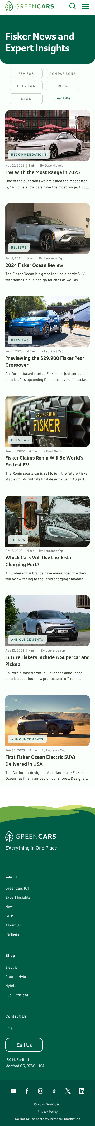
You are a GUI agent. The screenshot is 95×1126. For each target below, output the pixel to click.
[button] (84, 6)
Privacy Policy (47, 1112)
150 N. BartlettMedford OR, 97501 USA (25, 1063)
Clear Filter (62, 98)
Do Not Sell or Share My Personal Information (47, 1119)
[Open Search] (73, 6)
